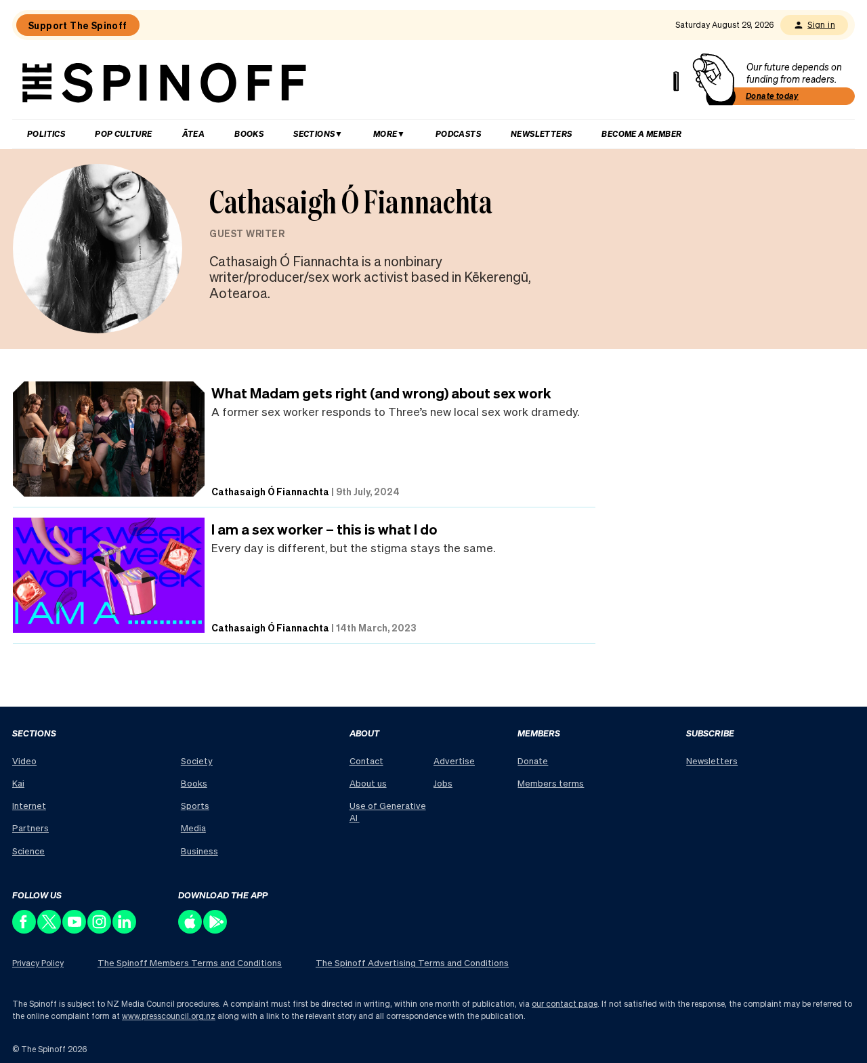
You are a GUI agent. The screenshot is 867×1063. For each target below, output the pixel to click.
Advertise (454, 760)
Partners (30, 827)
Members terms (550, 783)
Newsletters (541, 134)
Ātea (193, 134)
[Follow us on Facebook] (24, 930)
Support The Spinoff (77, 25)
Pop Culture (123, 134)
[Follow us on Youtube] (74, 930)
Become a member (641, 134)
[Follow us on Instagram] (99, 930)
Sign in (821, 25)
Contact (366, 760)
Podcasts (458, 134)
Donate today (772, 96)
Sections (314, 134)
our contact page (564, 1004)
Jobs (443, 783)
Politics (46, 134)
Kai (18, 783)
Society (197, 760)
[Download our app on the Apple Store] (190, 930)
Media (193, 827)
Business (199, 850)
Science (28, 850)
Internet (29, 805)
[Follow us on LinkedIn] (125, 930)
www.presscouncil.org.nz (168, 1016)
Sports (195, 805)
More (385, 134)
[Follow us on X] (49, 930)
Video (24, 760)
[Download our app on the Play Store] (215, 930)
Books (248, 134)
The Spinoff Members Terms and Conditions (190, 962)
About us (368, 783)
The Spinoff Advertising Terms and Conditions (412, 962)
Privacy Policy (38, 963)
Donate (532, 760)
